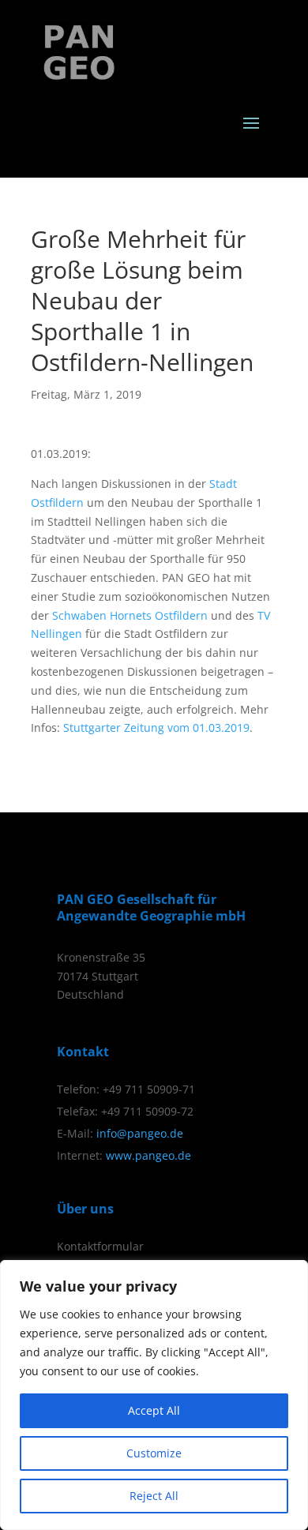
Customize (154, 1453)
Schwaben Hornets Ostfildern (130, 615)
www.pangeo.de (148, 1155)
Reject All (154, 1495)
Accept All (154, 1410)
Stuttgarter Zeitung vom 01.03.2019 (156, 727)
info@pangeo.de (139, 1133)
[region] (154, 1395)
